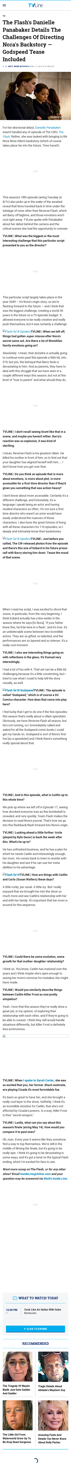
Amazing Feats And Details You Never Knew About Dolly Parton (52, 1438)
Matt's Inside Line (55, 1178)
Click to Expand (37, 1329)
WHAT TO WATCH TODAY (38, 1298)
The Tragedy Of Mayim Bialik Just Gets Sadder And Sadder (16, 1389)
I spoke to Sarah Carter (38, 1080)
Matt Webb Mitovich (18, 66)
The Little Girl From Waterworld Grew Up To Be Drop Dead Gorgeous (17, 1438)
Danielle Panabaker (48, 127)
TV (4, 16)
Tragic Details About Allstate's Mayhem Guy (51, 1388)
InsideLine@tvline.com (35, 1174)
